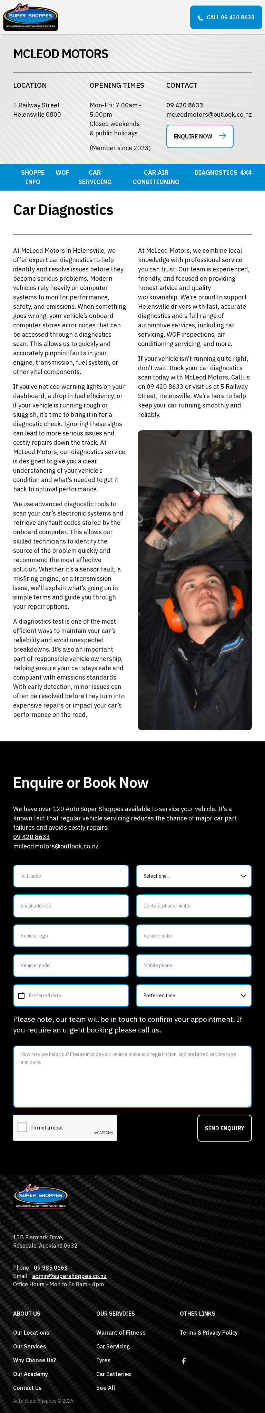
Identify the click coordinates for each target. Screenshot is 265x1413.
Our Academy (30, 1374)
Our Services (29, 1346)
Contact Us (27, 1387)
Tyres (103, 1360)
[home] (30, 17)
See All (105, 1387)
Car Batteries (113, 1374)
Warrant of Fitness (121, 1332)
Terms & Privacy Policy (209, 1332)
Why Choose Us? (34, 1360)
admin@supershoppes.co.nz (69, 1275)
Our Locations (31, 1332)
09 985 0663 (51, 1267)
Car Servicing (113, 1346)
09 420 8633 (184, 105)
